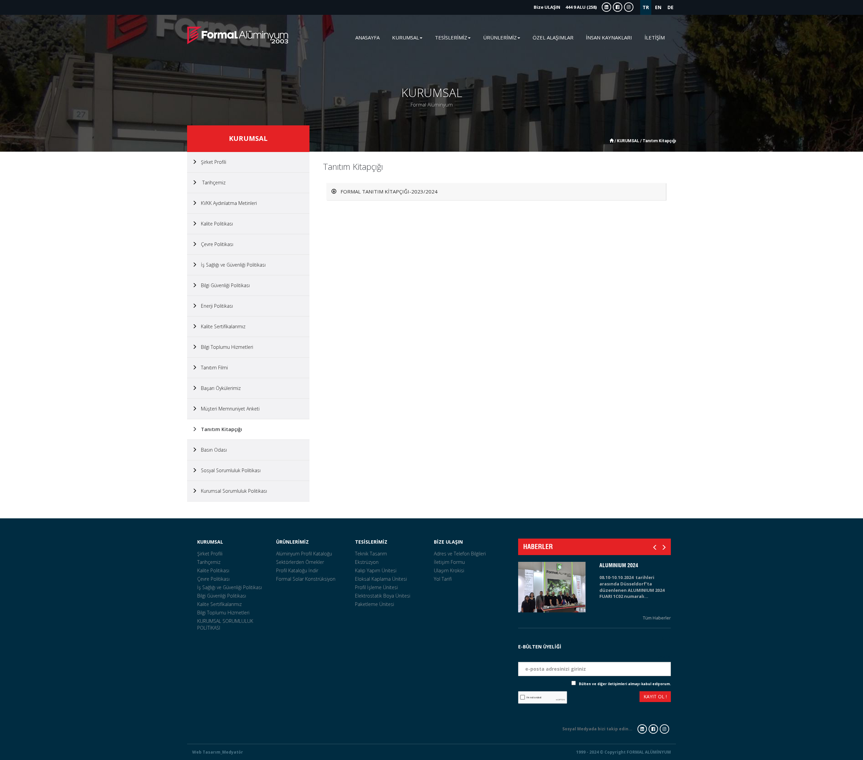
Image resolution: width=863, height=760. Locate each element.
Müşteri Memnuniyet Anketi (228, 408)
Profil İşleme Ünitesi (376, 587)
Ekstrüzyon (367, 562)
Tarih (664, 638)
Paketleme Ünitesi (374, 604)
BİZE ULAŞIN (448, 542)
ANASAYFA (367, 37)
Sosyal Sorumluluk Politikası (229, 470)
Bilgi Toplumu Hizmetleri (225, 347)
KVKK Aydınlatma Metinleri (227, 203)
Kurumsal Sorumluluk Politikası (232, 491)
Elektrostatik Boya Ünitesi (382, 595)
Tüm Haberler (657, 618)
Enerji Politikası (215, 306)
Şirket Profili (211, 162)
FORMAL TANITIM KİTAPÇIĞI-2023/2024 (387, 191)
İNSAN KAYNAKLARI (609, 37)
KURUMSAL (210, 542)
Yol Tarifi (443, 579)
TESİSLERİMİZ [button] (451, 37)
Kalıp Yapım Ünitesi (375, 570)
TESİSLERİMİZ (371, 542)
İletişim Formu (449, 562)
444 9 (565, 7)
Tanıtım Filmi (212, 367)
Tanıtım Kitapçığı (219, 429)
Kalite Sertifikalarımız (221, 326)
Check (565, 683)
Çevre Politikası (215, 244)
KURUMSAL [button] (405, 37)
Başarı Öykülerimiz (219, 388)
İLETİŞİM (655, 37)
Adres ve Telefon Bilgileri (460, 553)
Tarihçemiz (211, 182)
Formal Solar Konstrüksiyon (305, 579)
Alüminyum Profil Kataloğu (304, 553)
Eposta (662, 656)
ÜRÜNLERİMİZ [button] (500, 37)
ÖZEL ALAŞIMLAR (553, 37)
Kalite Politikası (215, 223)
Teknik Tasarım (371, 553)
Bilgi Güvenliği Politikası (223, 285)
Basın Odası (212, 450)
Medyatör (232, 752)
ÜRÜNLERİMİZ (292, 542)
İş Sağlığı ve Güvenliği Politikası (231, 265)
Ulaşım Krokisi (449, 570)
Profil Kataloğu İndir (297, 570)
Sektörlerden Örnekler (300, 562)
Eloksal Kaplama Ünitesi (381, 579)
